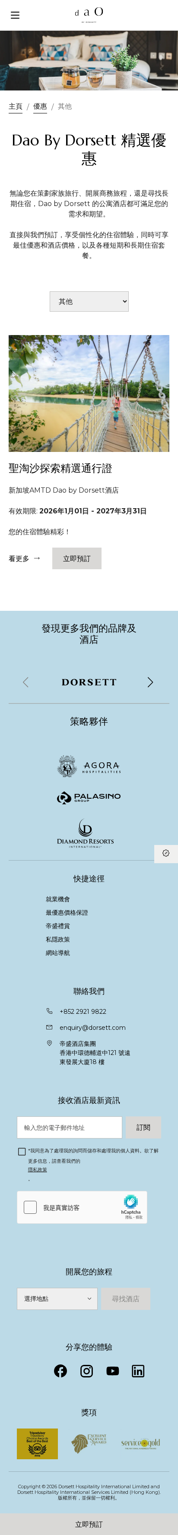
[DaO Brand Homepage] (89, 15)
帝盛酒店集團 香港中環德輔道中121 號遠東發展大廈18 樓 (95, 1053)
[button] (150, 682)
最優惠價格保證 (67, 912)
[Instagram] (86, 1371)
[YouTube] (112, 1371)
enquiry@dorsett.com (93, 1028)
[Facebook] (60, 1371)
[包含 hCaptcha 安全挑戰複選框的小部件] (82, 1207)
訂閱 (143, 1127)
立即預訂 (89, 1524)
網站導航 (58, 953)
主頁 (15, 106)
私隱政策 (59, 939)
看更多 (19, 558)
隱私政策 (37, 1170)
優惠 (40, 106)
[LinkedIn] (138, 1371)
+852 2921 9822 (83, 1012)
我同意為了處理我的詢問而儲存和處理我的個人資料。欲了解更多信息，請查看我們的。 (93, 1165)
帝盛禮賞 (58, 926)
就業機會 (58, 899)
